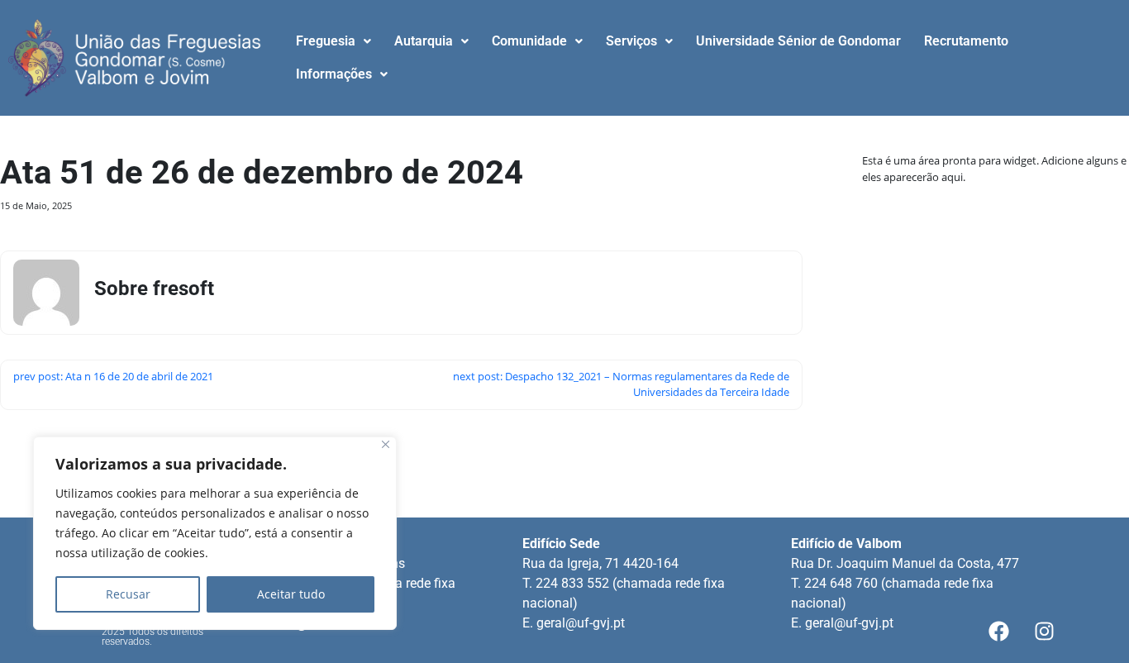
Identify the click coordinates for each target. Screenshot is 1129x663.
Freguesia (325, 41)
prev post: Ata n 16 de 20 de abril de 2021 (113, 376)
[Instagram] (1044, 631)
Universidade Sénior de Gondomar (798, 41)
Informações (334, 74)
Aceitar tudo (291, 594)
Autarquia (423, 41)
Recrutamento (966, 41)
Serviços (631, 41)
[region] (215, 533)
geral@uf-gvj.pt (580, 623)
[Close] (385, 444)
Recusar (128, 594)
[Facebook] (998, 631)
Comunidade (529, 41)
